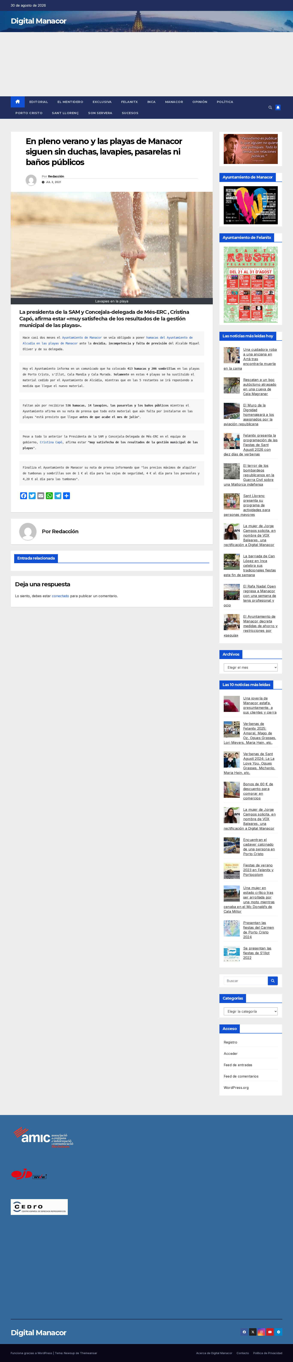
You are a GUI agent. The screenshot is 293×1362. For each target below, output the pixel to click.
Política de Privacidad (267, 1353)
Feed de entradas (238, 1065)
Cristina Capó (51, 442)
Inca (151, 102)
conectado (60, 596)
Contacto (243, 1353)
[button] (270, 107)
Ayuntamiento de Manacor (82, 337)
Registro (230, 1042)
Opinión (199, 102)
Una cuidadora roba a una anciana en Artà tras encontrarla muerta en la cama (250, 359)
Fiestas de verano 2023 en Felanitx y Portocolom (258, 870)
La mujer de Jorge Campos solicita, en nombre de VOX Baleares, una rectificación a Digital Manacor (250, 535)
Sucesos (130, 113)
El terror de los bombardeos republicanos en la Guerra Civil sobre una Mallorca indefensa (249, 475)
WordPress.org (236, 1087)
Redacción (56, 176)
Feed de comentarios (241, 1076)
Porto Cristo (28, 113)
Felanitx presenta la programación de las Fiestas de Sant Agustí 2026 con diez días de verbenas (251, 444)
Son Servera (100, 113)
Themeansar (88, 1353)
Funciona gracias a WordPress (32, 1353)
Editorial (38, 102)
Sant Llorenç (65, 113)
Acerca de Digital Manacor (214, 1353)
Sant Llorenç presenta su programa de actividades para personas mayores (247, 505)
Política (225, 102)
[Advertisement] (146, 64)
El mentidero (70, 102)
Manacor (174, 102)
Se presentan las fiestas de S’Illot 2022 (257, 953)
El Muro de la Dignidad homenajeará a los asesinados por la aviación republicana (249, 414)
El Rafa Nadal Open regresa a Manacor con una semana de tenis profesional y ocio (250, 595)
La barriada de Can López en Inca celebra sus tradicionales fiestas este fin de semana (250, 565)
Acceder (231, 1053)
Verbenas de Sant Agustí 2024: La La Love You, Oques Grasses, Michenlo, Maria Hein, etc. (249, 763)
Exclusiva (102, 102)
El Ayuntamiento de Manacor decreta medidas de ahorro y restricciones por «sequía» (251, 625)
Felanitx (129, 102)
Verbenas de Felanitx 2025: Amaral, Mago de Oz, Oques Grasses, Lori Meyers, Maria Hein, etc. (250, 733)
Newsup (69, 1353)
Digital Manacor (38, 20)
